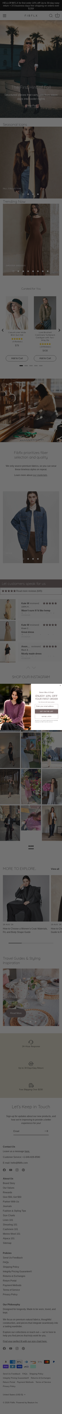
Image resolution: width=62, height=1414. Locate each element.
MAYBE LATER (46, 716)
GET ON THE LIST (46, 711)
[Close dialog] (60, 686)
